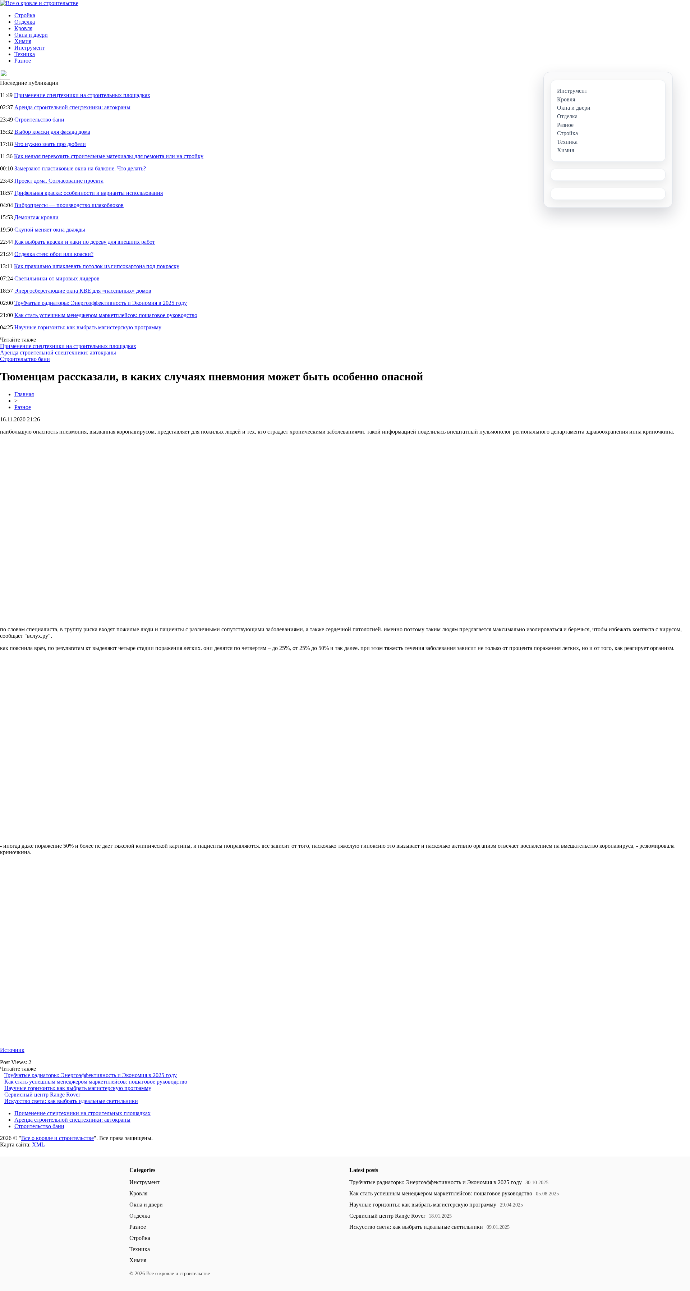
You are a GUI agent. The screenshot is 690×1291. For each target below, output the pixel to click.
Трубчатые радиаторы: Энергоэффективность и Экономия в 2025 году (100, 303)
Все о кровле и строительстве (57, 1138)
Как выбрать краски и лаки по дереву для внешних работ (84, 242)
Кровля (23, 28)
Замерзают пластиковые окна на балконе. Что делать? (80, 168)
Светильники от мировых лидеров (57, 278)
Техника (24, 54)
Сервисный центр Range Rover (42, 1094)
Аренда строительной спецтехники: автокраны (72, 107)
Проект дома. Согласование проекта (59, 181)
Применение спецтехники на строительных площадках (82, 95)
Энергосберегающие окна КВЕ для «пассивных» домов (82, 291)
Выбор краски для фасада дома (52, 132)
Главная (24, 394)
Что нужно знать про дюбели (50, 144)
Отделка (24, 22)
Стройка (24, 15)
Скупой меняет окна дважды (49, 229)
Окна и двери (31, 35)
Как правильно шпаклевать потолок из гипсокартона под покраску (96, 266)
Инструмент (29, 48)
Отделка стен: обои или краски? (53, 254)
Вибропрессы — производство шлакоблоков (69, 205)
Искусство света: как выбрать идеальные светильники (71, 1101)
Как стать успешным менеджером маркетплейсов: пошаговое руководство (105, 315)
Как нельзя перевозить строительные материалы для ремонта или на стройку (108, 156)
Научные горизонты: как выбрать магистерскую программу (87, 327)
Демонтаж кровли (36, 217)
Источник (12, 1050)
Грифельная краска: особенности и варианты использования (88, 193)
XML (38, 1144)
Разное (22, 61)
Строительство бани (39, 119)
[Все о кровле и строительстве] (39, 3)
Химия (22, 41)
